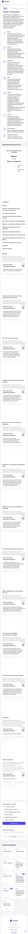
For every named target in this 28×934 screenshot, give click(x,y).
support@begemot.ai (14, 929)
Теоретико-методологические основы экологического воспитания (11, 209)
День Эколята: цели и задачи (9, 213)
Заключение (5, 245)
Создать (15, 836)
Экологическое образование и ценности (11, 231)
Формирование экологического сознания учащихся (11, 217)
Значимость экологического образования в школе (14, 224)
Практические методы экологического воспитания (11, 228)
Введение (4, 205)
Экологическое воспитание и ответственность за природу (13, 238)
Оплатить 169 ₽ (14, 823)
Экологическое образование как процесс (11, 242)
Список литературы (7, 248)
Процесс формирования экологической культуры (14, 234)
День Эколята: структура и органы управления (13, 221)
